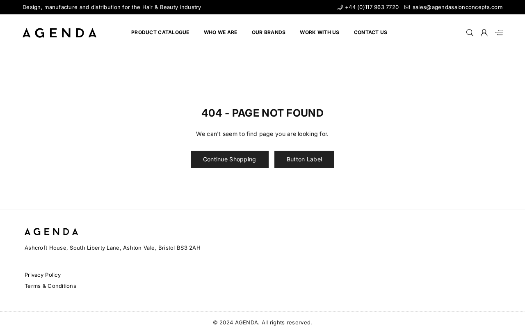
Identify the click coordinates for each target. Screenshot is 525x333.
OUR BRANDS (269, 32)
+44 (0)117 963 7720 (371, 7)
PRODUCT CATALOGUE (160, 32)
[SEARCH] (470, 33)
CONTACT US (371, 32)
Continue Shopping (229, 159)
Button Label (304, 159)
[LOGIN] (484, 33)
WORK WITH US (319, 32)
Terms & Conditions (50, 285)
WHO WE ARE (220, 32)
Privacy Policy (43, 274)
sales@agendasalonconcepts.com (456, 7)
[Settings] (497, 33)
